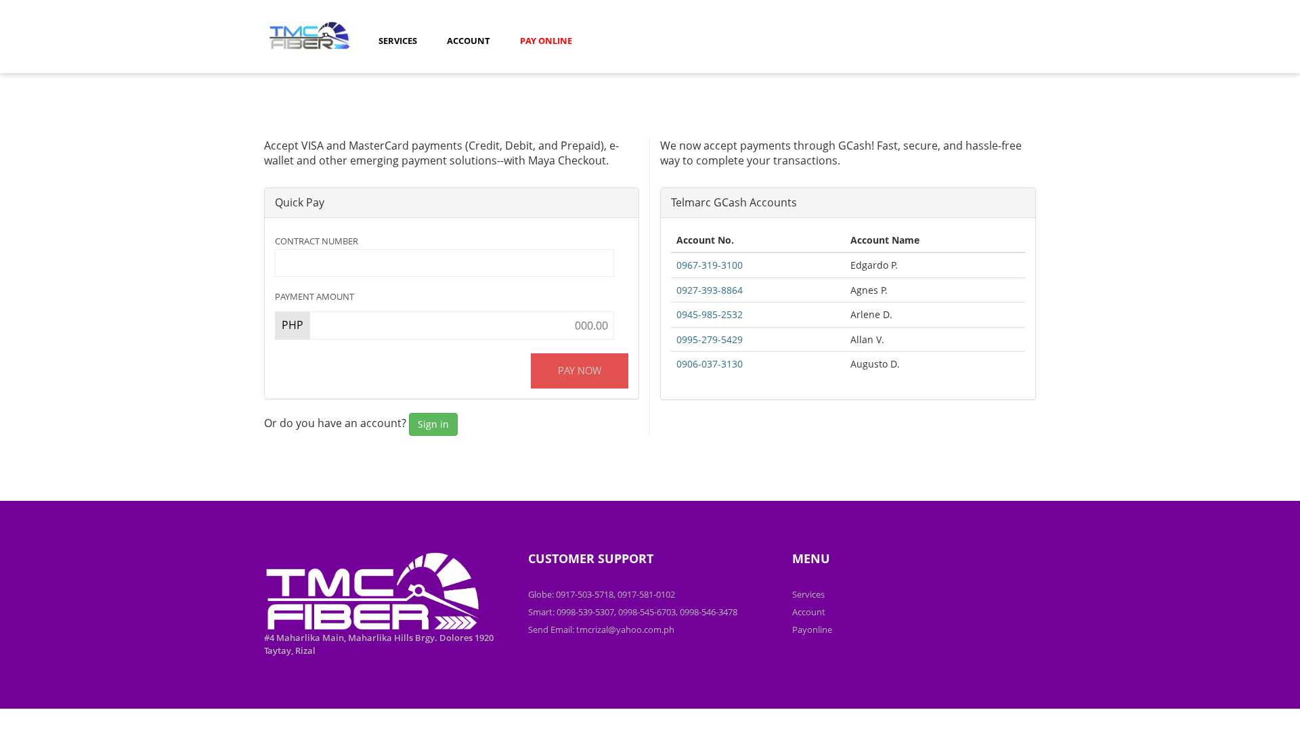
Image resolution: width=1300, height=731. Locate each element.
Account (468, 41)
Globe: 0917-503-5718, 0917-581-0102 (601, 594)
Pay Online (546, 41)
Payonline (812, 629)
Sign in (433, 424)
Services (397, 41)
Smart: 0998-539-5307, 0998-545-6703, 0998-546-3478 (632, 612)
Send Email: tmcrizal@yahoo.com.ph (601, 629)
